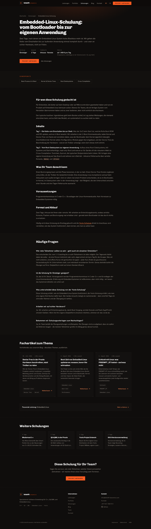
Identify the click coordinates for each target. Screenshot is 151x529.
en (109, 3)
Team (70, 510)
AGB (130, 522)
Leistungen (65, 3)
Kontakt (99, 3)
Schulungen (84, 3)
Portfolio (75, 3)
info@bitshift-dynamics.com (110, 498)
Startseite (23, 16)
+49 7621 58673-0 (107, 504)
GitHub (106, 507)
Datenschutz (123, 522)
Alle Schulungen (46, 61)
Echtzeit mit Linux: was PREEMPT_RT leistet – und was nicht (112, 362)
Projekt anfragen (122, 3)
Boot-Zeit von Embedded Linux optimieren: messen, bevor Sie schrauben (74, 362)
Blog (92, 3)
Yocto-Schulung (85, 223)
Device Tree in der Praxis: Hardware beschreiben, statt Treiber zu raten (35, 362)
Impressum (115, 522)
